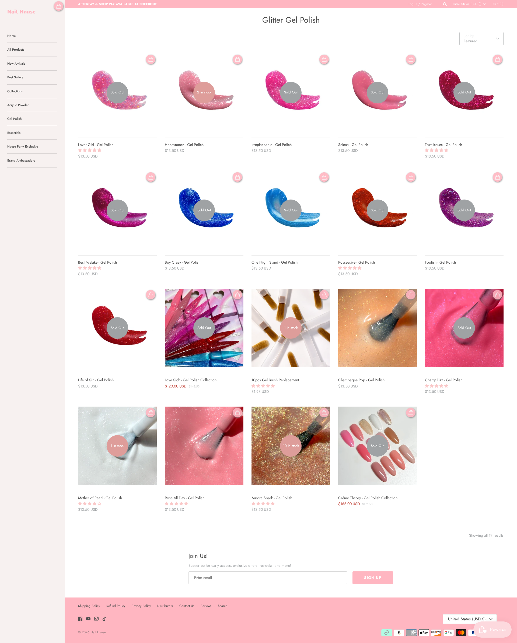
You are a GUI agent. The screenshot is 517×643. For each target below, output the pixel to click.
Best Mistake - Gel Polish (97, 262)
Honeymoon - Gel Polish (184, 144)
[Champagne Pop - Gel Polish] (377, 328)
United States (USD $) (466, 4)
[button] (90, 150)
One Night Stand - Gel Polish (274, 262)
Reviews (206, 605)
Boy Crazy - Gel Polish (182, 262)
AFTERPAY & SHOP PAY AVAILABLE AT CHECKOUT (117, 4)
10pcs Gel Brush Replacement (275, 380)
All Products (15, 49)
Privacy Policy (141, 605)
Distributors (165, 605)
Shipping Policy (89, 605)
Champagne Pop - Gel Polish (361, 380)
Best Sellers (15, 77)
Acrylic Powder (18, 105)
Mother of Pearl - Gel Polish (100, 498)
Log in (412, 4)
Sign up (373, 577)
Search (222, 605)
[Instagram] (96, 619)
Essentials (13, 132)
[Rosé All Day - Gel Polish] (204, 446)
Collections (15, 91)
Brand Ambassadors (21, 160)
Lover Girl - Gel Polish (95, 144)
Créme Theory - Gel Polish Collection (367, 498)
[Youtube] (88, 619)
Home (11, 35)
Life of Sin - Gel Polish (96, 380)
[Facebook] (80, 619)
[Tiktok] (104, 619)
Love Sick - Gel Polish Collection (190, 380)
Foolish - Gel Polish (440, 262)
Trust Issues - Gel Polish (443, 144)
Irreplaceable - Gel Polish (271, 144)
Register (426, 4)
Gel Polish (14, 118)
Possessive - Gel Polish (356, 262)
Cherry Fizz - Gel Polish (443, 380)
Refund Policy (115, 605)
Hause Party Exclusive (22, 146)
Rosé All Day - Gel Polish (184, 498)
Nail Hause (98, 632)
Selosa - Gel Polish (353, 144)
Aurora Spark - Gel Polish (271, 498)
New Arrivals (16, 63)
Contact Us (186, 605)
